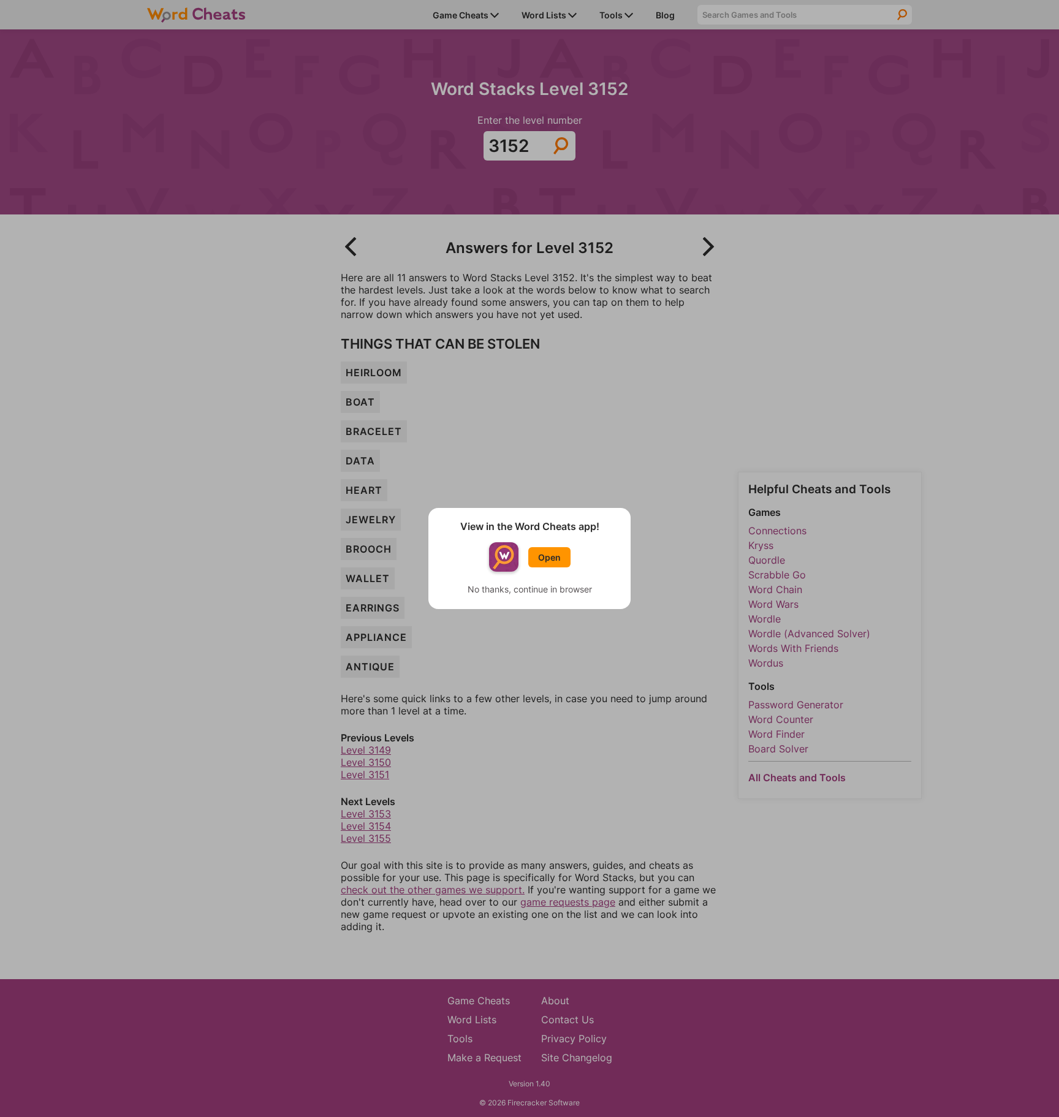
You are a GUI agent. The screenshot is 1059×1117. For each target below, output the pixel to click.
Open (549, 557)
